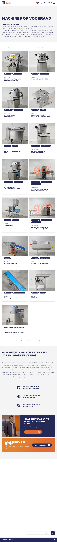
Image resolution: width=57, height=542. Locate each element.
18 (35, 340)
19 (39, 340)
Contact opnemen (31, 432)
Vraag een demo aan (40, 445)
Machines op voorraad (13, 11)
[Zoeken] (45, 3)
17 (32, 340)
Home (3, 11)
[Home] (7, 2)
